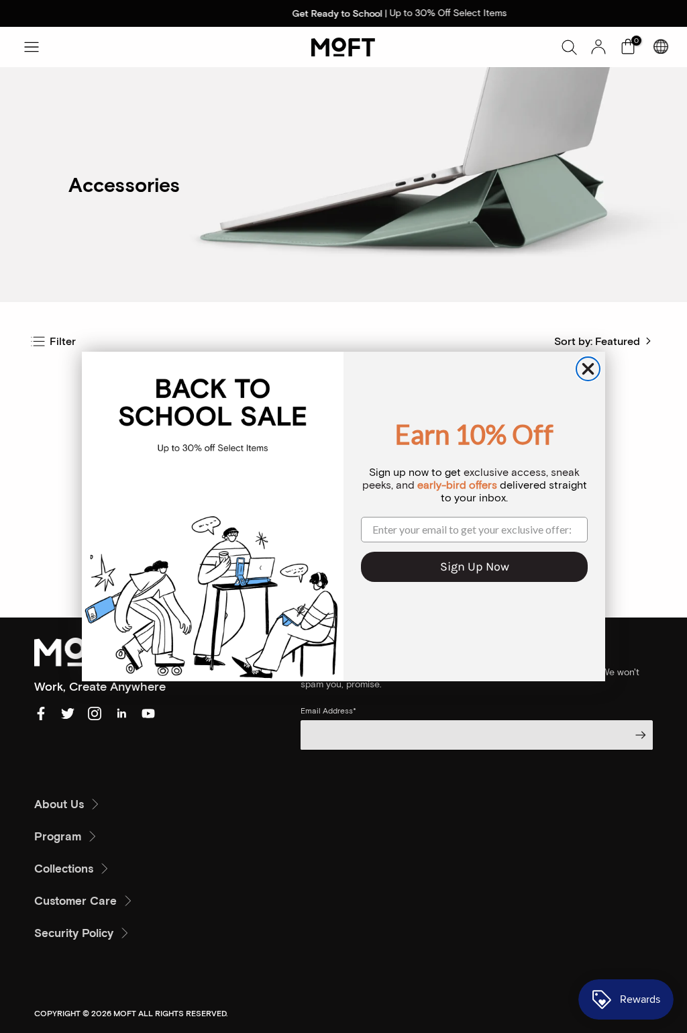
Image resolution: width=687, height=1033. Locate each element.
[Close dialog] (588, 369)
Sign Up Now (474, 566)
